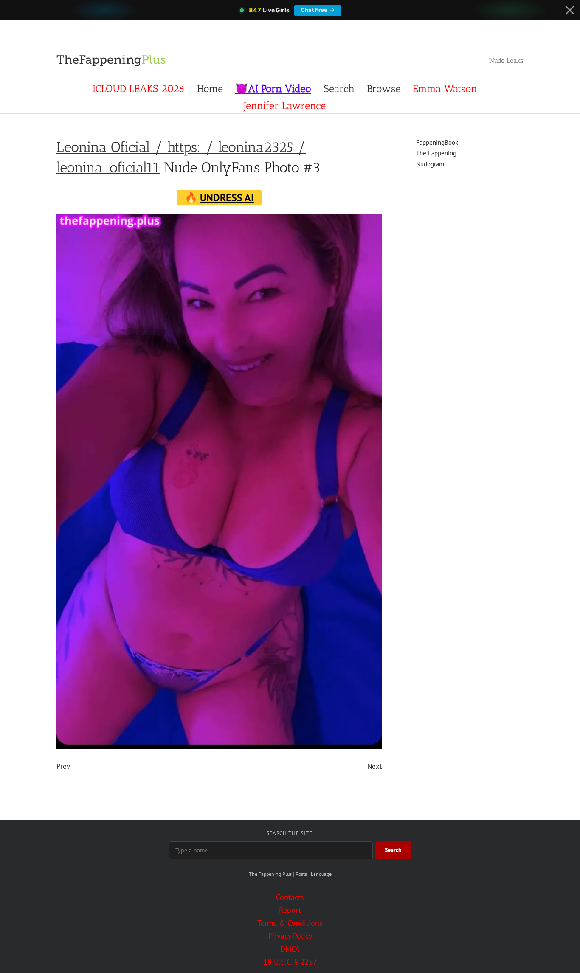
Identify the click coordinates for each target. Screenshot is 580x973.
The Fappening (436, 153)
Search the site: (290, 833)
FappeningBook (437, 142)
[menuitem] (139, 87)
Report (290, 910)
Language (321, 874)
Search (393, 850)
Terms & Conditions (290, 923)
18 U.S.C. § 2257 (290, 962)
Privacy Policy (290, 936)
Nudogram (430, 164)
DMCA (290, 949)
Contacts (290, 897)
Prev (63, 766)
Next (374, 766)
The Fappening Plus (270, 874)
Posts (301, 874)
